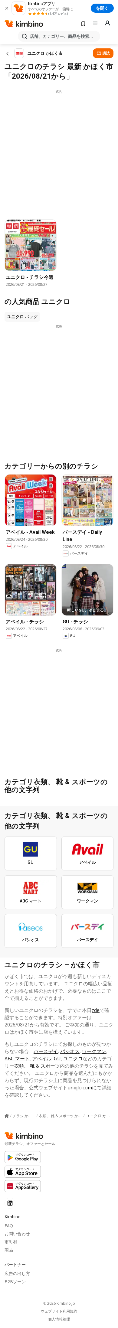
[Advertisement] (59, 153)
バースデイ (46, 1051)
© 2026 (59, 1303)
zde (96, 1010)
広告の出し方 (17, 1273)
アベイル (41, 1058)
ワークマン (94, 1051)
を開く (102, 8)
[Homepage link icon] (7, 1116)
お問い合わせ (17, 1233)
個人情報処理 (59, 1319)
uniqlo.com (79, 1087)
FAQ (9, 1225)
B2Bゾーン (15, 1281)
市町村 (11, 1242)
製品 (9, 1249)
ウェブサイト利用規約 (59, 1311)
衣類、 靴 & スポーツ (37, 1065)
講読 (106, 53)
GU (57, 1058)
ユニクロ (73, 1058)
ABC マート (17, 1058)
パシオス (70, 1051)
